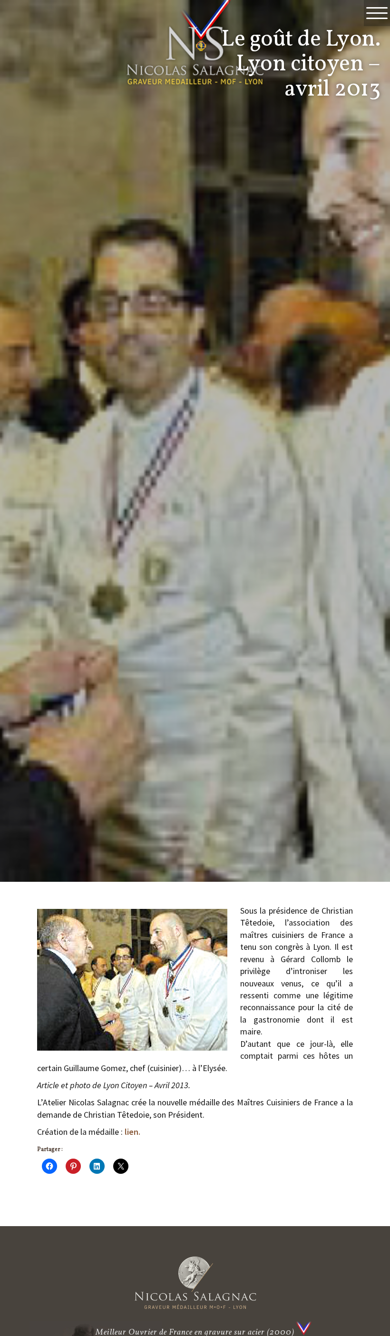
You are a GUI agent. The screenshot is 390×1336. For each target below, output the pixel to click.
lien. (132, 1131)
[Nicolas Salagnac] (195, 1282)
